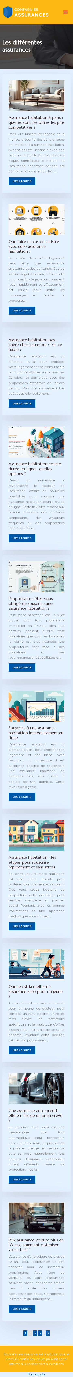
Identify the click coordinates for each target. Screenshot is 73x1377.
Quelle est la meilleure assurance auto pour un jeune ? (36, 991)
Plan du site (36, 1374)
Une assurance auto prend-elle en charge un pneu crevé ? (35, 1115)
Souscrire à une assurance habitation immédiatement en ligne (36, 732)
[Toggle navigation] (65, 12)
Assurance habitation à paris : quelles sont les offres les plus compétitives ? (36, 122)
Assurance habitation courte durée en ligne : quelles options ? (35, 468)
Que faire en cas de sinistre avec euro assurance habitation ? (34, 246)
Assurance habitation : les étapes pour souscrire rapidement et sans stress (32, 862)
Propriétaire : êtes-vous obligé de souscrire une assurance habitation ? (31, 603)
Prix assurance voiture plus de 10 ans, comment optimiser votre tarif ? (36, 1244)
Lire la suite (22, 181)
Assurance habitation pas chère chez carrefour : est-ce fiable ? (35, 344)
